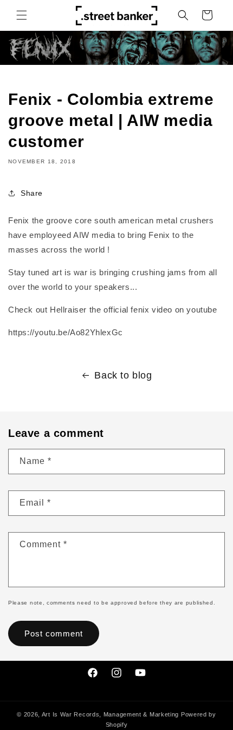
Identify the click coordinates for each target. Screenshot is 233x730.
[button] (22, 15)
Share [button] (32, 193)
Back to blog (123, 375)
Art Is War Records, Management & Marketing (111, 714)
